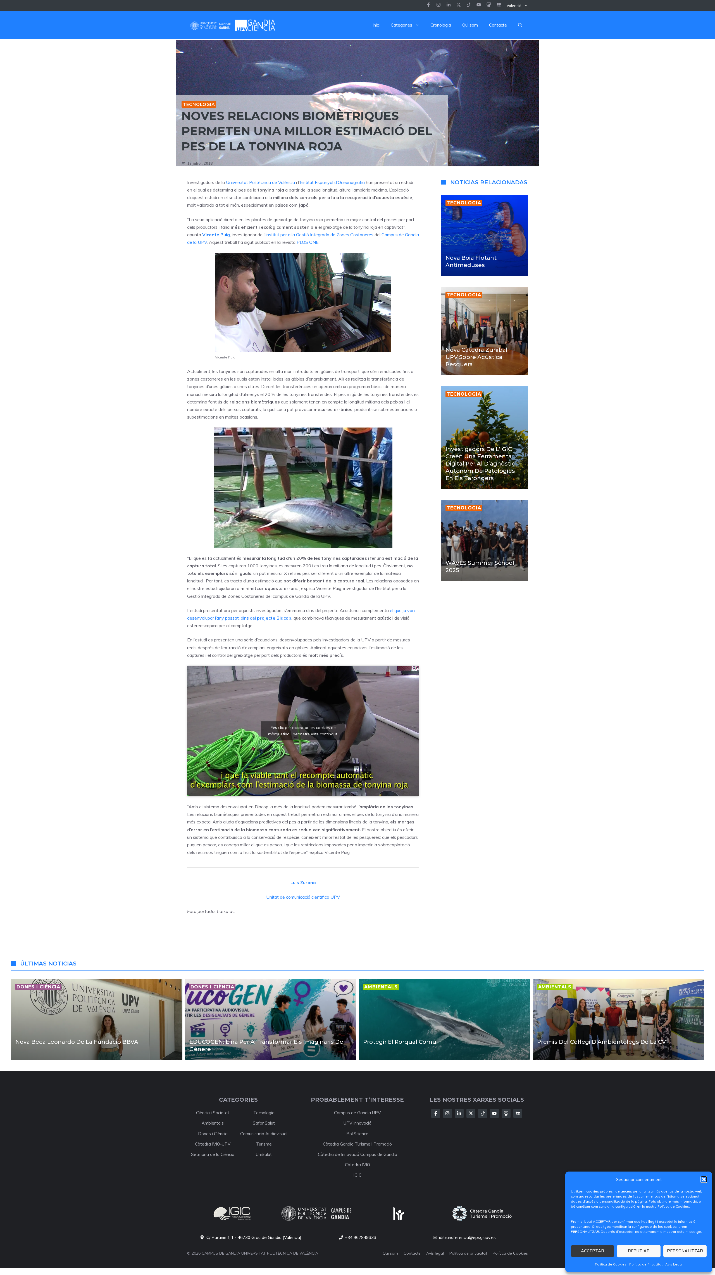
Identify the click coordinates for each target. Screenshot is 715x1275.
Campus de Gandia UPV (357, 1112)
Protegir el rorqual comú (399, 1041)
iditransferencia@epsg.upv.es (467, 1237)
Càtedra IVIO (357, 1164)
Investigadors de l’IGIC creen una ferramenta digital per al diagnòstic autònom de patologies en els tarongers (480, 463)
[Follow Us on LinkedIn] (459, 1113)
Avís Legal (674, 1264)
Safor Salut (264, 1123)
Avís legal (435, 1253)
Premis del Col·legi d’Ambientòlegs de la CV (601, 1041)
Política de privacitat (468, 1253)
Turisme (264, 1144)
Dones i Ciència (213, 1133)
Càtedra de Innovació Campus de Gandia (357, 1154)
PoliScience (357, 1133)
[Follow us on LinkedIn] (468, 5)
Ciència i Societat (212, 1112)
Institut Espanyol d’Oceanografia (332, 182)
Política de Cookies (610, 1264)
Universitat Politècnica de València (260, 182)
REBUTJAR (639, 1250)
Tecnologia (199, 104)
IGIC (357, 1175)
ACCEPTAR (592, 1250)
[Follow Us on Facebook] (435, 1113)
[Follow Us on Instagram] (447, 1113)
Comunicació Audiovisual (263, 1133)
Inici (376, 25)
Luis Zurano (303, 882)
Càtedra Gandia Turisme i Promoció (357, 1144)
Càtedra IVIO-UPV (212, 1144)
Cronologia (440, 25)
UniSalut (264, 1154)
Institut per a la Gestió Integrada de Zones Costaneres (319, 234)
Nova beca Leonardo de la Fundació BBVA (76, 1041)
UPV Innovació (357, 1123)
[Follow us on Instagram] (438, 5)
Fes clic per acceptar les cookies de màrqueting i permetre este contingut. (303, 730)
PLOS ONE (308, 242)
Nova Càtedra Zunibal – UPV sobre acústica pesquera (478, 357)
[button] (704, 1179)
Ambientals (213, 1123)
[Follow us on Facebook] (428, 5)
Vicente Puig (216, 234)
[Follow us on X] (458, 5)
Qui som (470, 25)
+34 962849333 (360, 1237)
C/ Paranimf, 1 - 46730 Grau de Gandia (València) (253, 1237)
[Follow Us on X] (470, 1113)
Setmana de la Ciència (212, 1154)
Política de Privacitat (645, 1264)
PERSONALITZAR (685, 1250)
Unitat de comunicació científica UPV (303, 897)
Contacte (498, 25)
